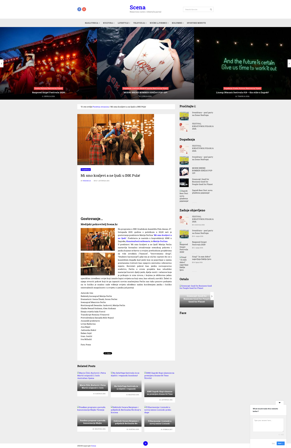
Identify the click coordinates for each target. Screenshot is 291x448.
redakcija (87, 181)
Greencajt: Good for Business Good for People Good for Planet (202, 181)
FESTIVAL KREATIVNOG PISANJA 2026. (203, 126)
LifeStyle (123, 23)
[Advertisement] (126, 199)
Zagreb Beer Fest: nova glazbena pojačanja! (202, 191)
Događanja (86, 169)
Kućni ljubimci (158, 23)
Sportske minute (196, 23)
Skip (273, 443)
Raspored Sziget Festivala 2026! (199, 243)
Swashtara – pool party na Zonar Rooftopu (202, 113)
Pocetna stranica (101, 106)
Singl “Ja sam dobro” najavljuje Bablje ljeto (201, 257)
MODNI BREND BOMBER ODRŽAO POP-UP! (202, 170)
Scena (138, 7)
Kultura (108, 23)
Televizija (139, 23)
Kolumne (177, 23)
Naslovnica (91, 23)
